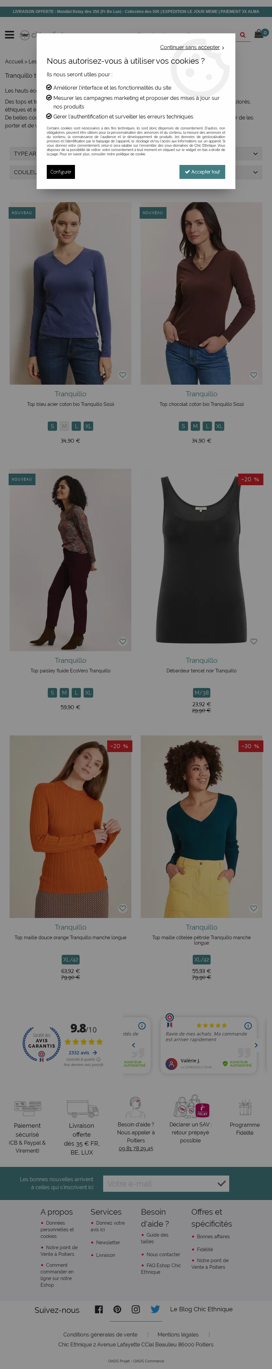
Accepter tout (205, 172)
